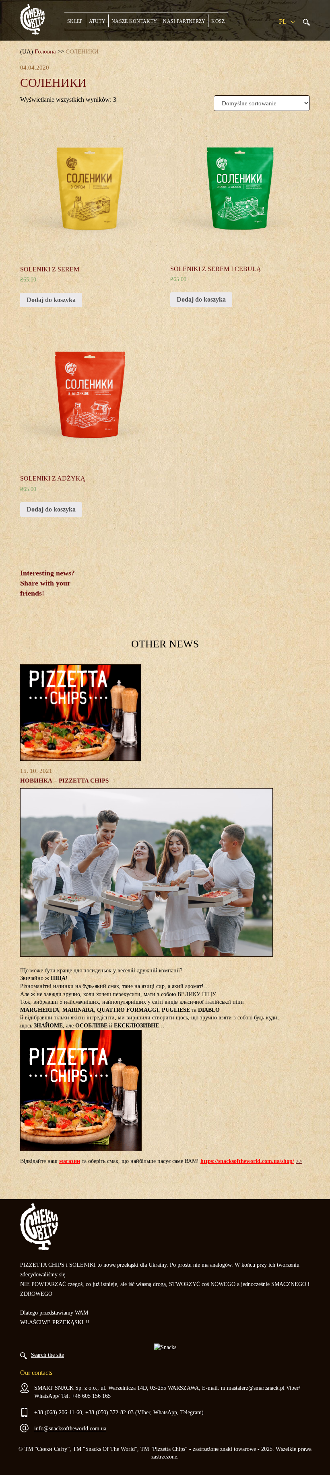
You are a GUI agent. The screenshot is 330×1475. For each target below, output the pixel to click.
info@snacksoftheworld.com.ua (70, 1429)
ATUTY (97, 21)
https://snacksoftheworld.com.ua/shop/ (247, 1161)
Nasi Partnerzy (184, 21)
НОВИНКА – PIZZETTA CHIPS (64, 780)
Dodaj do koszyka (51, 299)
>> (299, 1161)
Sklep (75, 21)
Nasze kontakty (134, 21)
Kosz (218, 21)
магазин (69, 1161)
